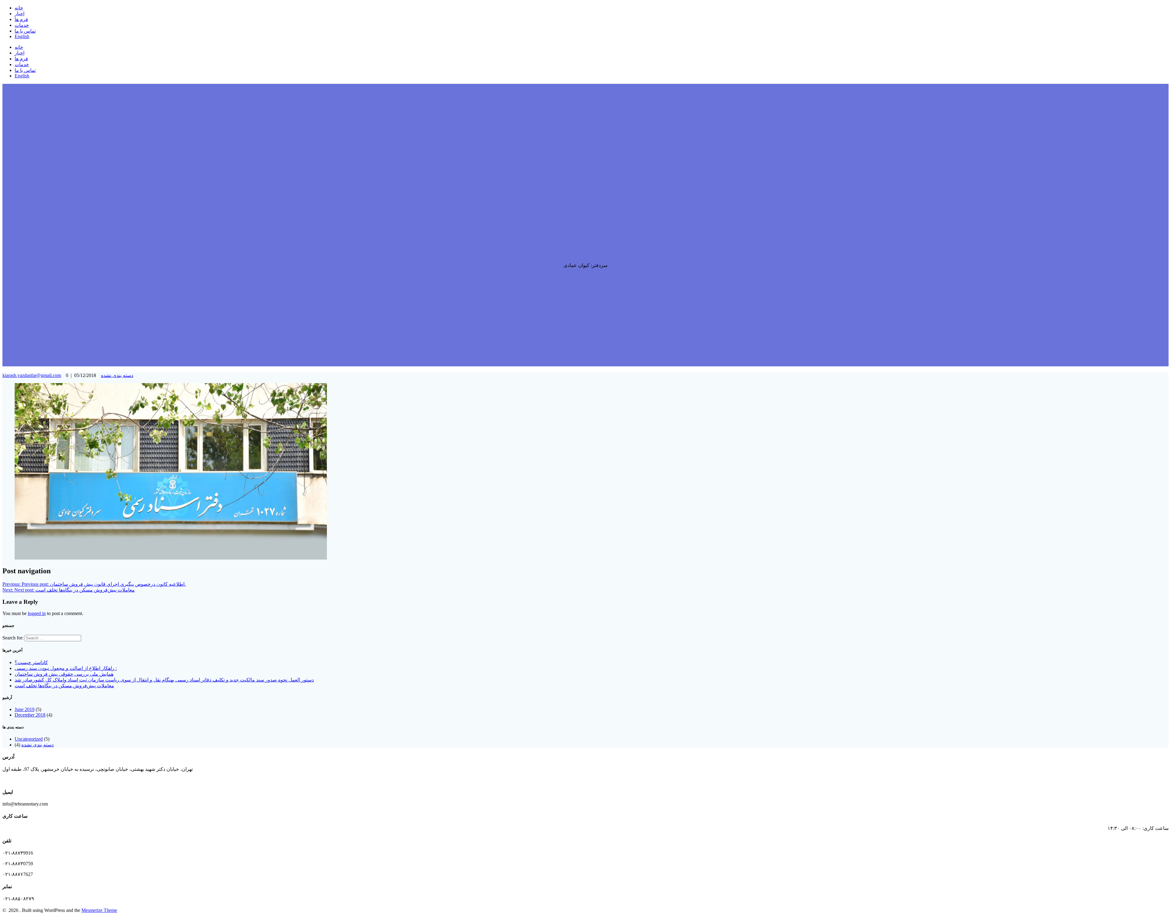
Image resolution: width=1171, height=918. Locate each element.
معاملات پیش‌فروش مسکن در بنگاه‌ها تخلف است (64, 685)
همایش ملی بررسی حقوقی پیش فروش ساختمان (64, 674)
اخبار (19, 13)
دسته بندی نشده (117, 375)
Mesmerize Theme (99, 910)
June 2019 (24, 709)
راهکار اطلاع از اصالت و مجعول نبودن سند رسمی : (66, 668)
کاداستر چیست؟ (31, 662)
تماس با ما (25, 31)
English (22, 36)
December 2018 (30, 714)
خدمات (22, 25)
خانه (19, 7)
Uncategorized (29, 739)
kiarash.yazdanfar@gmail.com (31, 375)
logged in (37, 613)
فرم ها (21, 19)
